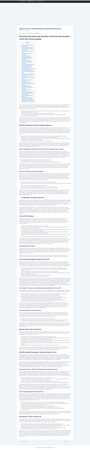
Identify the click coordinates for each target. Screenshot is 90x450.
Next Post (67, 441)
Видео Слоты (24, 96)
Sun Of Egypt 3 (24, 76)
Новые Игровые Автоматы (27, 57)
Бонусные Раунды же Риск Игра (28, 64)
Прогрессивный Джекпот (26, 82)
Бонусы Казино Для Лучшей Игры (28, 101)
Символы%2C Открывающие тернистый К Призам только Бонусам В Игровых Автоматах (27, 99)
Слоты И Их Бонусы (25, 55)
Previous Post (24, 441)
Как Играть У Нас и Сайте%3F (27, 73)
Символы (23, 84)
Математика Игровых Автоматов (28, 83)
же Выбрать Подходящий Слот (27, 75)
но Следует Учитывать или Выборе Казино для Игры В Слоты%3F (27, 61)
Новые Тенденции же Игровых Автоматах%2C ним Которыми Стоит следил (27, 48)
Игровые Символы (25, 94)
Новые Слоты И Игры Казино (27, 95)
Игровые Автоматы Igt (26, 85)
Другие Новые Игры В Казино (27, 65)
